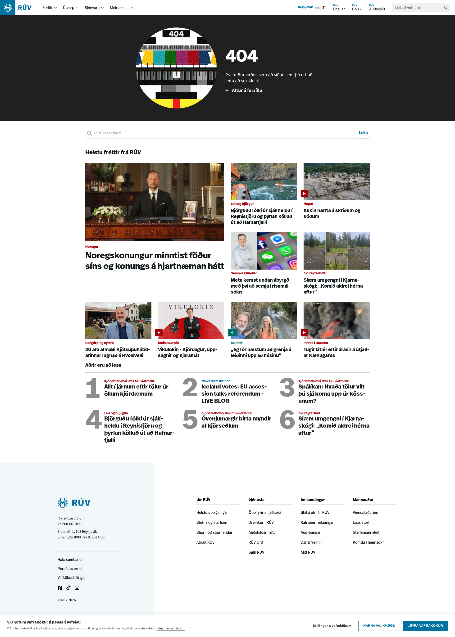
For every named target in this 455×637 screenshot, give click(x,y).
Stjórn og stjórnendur (214, 532)
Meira (114, 7)
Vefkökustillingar (72, 577)
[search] (224, 133)
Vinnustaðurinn (365, 512)
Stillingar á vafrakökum (332, 626)
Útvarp (68, 7)
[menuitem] (55, 7)
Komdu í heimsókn (369, 542)
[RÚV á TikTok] (68, 587)
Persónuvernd (70, 568)
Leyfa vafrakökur (425, 626)
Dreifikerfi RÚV (261, 522)
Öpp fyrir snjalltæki (265, 512)
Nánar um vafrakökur (171, 628)
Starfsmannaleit (366, 532)
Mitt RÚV (308, 552)
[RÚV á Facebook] (60, 587)
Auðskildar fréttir (263, 532)
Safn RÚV (256, 552)
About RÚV (205, 542)
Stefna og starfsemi (212, 522)
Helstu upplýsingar (212, 512)
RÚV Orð (256, 542)
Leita (363, 133)
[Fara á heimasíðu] (20, 7)
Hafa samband (70, 559)
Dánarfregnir (311, 542)
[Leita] (446, 7)
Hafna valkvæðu (379, 626)
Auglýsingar (311, 532)
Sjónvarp (92, 7)
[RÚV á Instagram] (77, 587)
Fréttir (47, 7)
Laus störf (361, 522)
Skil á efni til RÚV (315, 512)
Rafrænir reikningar (317, 522)
